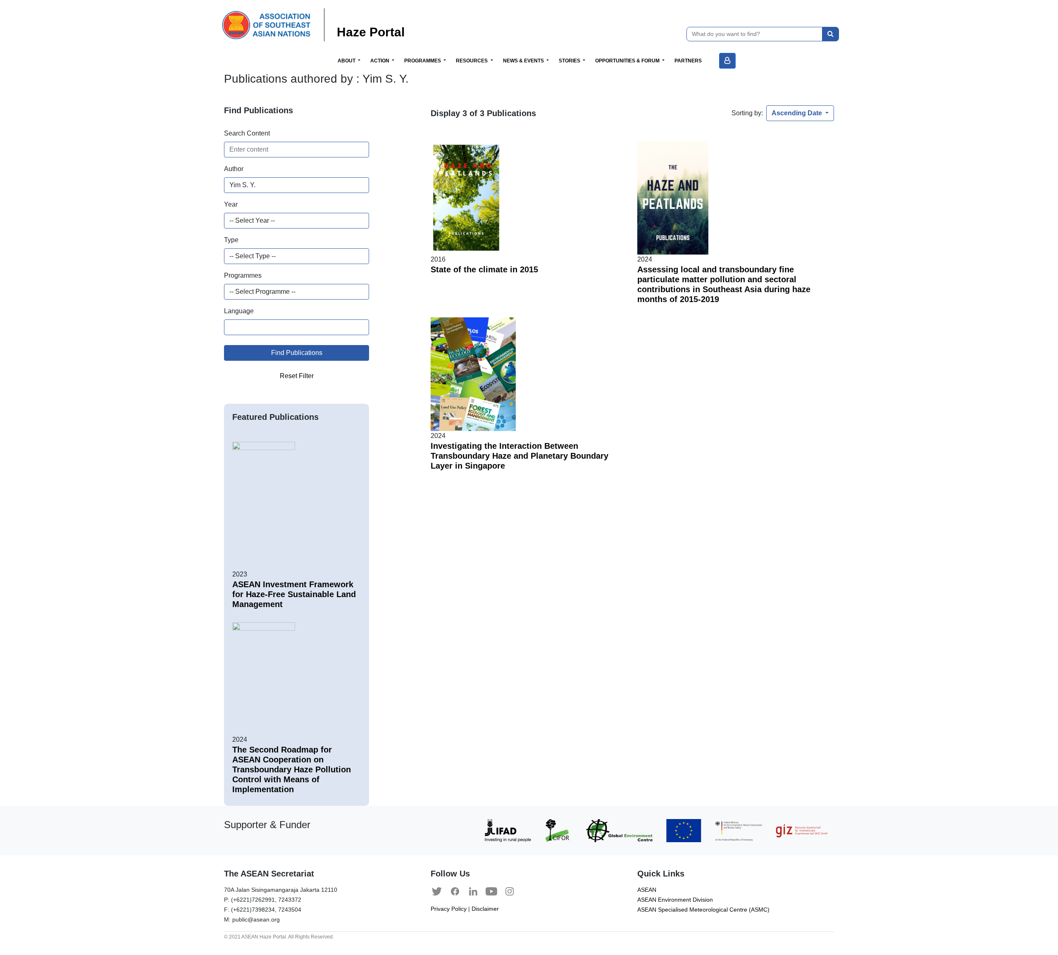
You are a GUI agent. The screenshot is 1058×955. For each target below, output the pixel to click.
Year (231, 204)
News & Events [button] (524, 61)
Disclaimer (485, 909)
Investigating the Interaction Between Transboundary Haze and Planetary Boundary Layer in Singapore (519, 455)
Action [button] (380, 61)
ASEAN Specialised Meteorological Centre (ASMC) (703, 910)
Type (231, 239)
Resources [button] (472, 61)
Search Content (247, 133)
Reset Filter (297, 375)
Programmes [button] (423, 61)
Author (233, 168)
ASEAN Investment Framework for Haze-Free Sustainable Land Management (294, 594)
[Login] (727, 61)
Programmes (243, 275)
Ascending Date (798, 113)
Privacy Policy (449, 909)
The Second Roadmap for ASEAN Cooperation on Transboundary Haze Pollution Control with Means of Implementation (291, 769)
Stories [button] (570, 61)
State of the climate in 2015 (484, 269)
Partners (688, 61)
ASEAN (646, 890)
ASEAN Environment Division (675, 900)
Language (239, 310)
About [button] (347, 61)
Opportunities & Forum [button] (628, 61)
